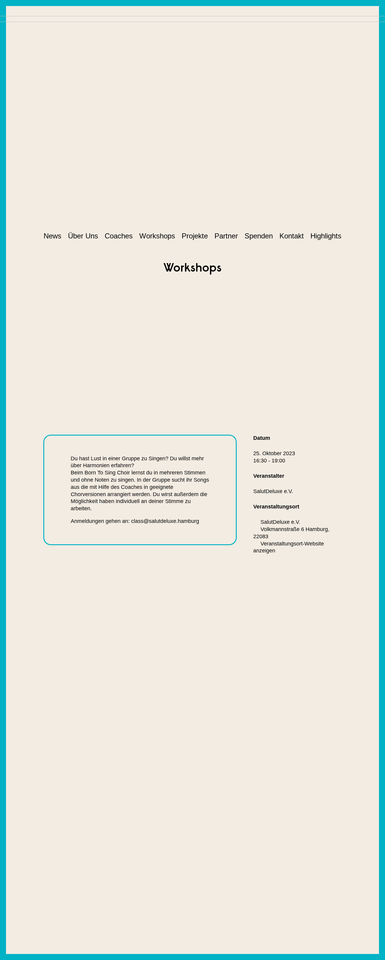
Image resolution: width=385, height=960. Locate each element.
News (52, 236)
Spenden (259, 236)
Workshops (157, 236)
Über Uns (83, 236)
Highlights (325, 236)
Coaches (119, 236)
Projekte (195, 236)
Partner (226, 236)
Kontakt (291, 236)
